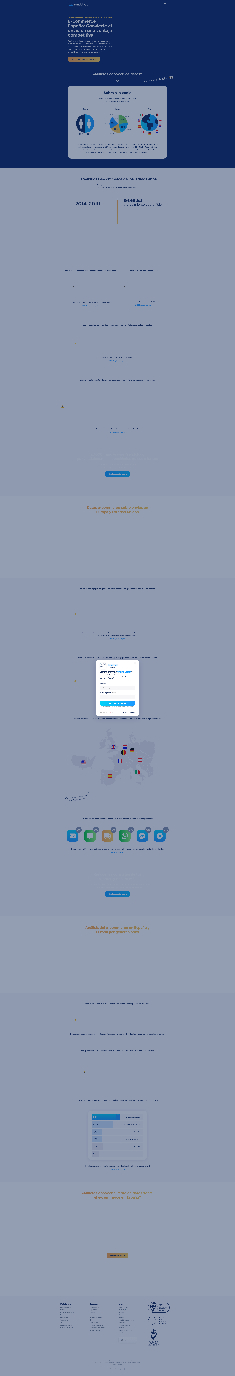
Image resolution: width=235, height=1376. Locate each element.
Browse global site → (129, 712)
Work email (103, 683)
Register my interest (117, 703)
